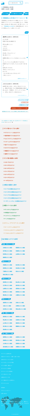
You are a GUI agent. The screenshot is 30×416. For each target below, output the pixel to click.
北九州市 (7, 9)
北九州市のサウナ (18, 120)
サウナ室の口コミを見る (17, 13)
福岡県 (3, 9)
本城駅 (11, 9)
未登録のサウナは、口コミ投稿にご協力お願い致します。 (15, 111)
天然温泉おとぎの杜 (8, 7)
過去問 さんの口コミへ (22, 78)
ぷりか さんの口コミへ (22, 95)
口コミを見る (5, 13)
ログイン (27, 3)
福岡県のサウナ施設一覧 (9, 120)
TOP (2, 120)
